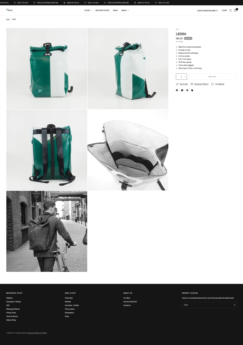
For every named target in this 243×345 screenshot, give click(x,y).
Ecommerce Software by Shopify (37, 333)
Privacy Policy (11, 312)
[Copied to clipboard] (192, 90)
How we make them (130, 301)
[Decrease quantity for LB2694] (178, 76)
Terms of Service (12, 316)
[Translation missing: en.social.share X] (182, 90)
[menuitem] (88, 10)
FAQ (7, 305)
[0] (235, 10)
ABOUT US (127, 293)
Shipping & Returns (13, 309)
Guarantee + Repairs (13, 301)
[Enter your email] (234, 305)
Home (7, 19)
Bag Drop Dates (102, 10)
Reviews (68, 301)
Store (87, 10)
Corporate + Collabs (72, 305)
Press (67, 316)
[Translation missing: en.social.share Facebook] (177, 90)
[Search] (230, 10)
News (115, 10)
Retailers (9, 298)
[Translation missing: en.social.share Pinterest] (187, 90)
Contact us (127, 305)
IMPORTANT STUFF (14, 293)
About (124, 10)
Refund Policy (11, 320)
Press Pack (69, 298)
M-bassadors (69, 312)
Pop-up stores (70, 309)
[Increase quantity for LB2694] (185, 76)
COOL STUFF (70, 293)
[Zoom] (81, 33)
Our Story (126, 298)
